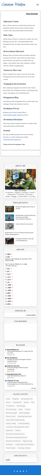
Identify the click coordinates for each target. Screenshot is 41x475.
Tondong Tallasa (24, 448)
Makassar (9, 430)
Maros (8, 402)
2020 (9, 298)
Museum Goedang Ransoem (16, 437)
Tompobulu (10, 406)
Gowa (20, 409)
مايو (8, 271)
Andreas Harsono (13, 366)
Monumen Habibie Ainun (15, 434)
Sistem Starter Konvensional (24, 224)
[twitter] (23, 471)
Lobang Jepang (23, 423)
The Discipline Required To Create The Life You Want (20, 352)
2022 (8, 293)
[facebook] (26, 471)
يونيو (8, 268)
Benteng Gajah (11, 413)
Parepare (9, 444)
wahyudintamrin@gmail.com (12, 140)
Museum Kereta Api (13, 441)
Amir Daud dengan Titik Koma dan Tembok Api (17, 368)
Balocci (26, 402)
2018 (8, 304)
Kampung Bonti (27, 399)
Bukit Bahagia (24, 413)
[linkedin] (17, 471)
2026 (8, 254)
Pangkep (15, 399)
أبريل (8, 274)
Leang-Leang (11, 423)
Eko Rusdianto (12, 358)
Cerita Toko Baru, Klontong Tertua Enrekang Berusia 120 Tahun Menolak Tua (20, 383)
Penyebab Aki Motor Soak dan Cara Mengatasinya (25, 239)
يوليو (8, 256)
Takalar (27, 409)
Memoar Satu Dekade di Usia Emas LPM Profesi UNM (18, 260)
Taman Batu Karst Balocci (24, 444)
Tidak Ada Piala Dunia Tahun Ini (16, 376)
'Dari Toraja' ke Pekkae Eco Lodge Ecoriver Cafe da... (16, 265)
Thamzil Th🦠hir (13, 381)
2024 (9, 288)
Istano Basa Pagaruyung (15, 420)
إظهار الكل (33, 388)
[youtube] (20, 471)
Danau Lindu (10, 416)
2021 (9, 296)
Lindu (8, 399)
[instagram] (14, 471)
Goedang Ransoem (25, 416)
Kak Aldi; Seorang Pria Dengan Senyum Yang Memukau (19, 360)
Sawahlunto (17, 402)
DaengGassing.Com (14, 374)
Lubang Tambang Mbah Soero (17, 427)
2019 (9, 301)
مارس (9, 277)
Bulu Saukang (11, 409)
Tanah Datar (10, 448)
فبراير (9, 279)
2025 (9, 285)
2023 (9, 290)
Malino (17, 430)
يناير (8, 282)
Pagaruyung (27, 441)
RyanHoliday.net (13, 349)
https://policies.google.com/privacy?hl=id (15, 115)
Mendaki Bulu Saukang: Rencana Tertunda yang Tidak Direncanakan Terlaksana (25, 217)
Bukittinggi (21, 406)
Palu (32, 402)
